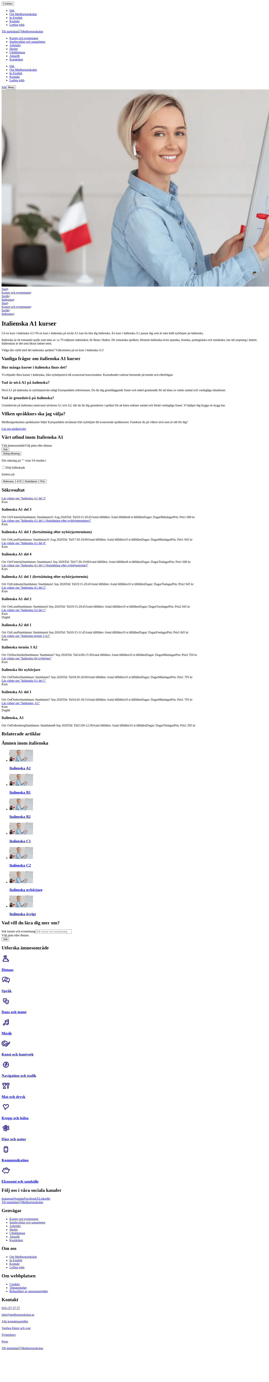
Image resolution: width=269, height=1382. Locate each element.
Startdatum (31, 481)
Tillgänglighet (18, 1287)
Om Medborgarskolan (23, 1256)
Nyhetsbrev (9, 1334)
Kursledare (16, 1240)
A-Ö (19, 481)
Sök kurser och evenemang (18, 931)
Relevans (8, 481)
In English (15, 1260)
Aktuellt (14, 1236)
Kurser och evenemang (16, 292)
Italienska (7, 299)
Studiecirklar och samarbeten (27, 1222)
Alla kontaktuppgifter (15, 1321)
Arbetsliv (15, 1226)
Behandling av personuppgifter (28, 1291)
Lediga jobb (16, 1267)
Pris (42, 481)
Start (4, 289)
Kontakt (14, 1264)
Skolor (13, 1229)
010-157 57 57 (11, 1308)
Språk (5, 296)
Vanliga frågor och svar (16, 1328)
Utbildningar (17, 1233)
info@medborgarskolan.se (18, 1314)
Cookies (7, 3)
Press (5, 1341)
